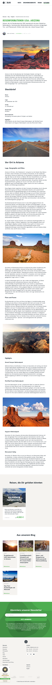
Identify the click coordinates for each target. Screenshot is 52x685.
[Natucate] (4, 3)
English (28, 668)
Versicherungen (6, 660)
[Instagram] (31, 654)
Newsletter (5, 658)
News (19, 2)
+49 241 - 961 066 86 (33, 651)
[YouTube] (34, 654)
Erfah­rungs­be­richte (29, 2)
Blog (4, 652)
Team (4, 654)
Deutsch (28, 666)
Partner (4, 656)
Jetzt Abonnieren (26, 619)
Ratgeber (46, 2)
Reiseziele (5, 649)
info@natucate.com (34, 647)
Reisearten (5, 647)
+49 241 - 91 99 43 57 (33, 649)
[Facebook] (28, 654)
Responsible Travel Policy (8, 662)
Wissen (40, 2)
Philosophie (5, 651)
